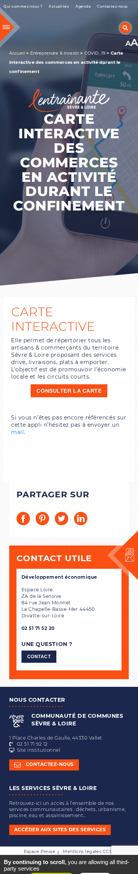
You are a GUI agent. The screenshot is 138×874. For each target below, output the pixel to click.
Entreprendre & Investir (54, 53)
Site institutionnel (38, 750)
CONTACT (39, 656)
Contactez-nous (112, 6)
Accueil (17, 53)
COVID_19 (94, 53)
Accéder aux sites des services (60, 829)
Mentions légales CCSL (88, 851)
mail (17, 432)
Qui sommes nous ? (22, 6)
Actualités (59, 6)
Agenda (83, 6)
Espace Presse (40, 851)
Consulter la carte (69, 391)
